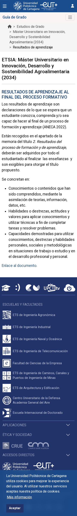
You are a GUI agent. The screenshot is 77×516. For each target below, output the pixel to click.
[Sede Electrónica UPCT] (18, 288)
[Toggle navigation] (4, 6)
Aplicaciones (14, 425)
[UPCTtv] (51, 288)
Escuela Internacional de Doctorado (38, 413)
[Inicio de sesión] (72, 6)
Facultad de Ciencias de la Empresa (37, 363)
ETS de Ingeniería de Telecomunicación (40, 351)
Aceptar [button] (15, 508)
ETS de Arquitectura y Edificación (36, 388)
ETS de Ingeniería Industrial (31, 327)
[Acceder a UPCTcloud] (69, 287)
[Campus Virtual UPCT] (33, 287)
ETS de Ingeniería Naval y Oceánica (37, 339)
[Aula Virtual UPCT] (6, 287)
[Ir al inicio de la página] (10, 27)
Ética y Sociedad (17, 435)
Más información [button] (19, 497)
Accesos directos (18, 455)
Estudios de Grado (30, 27)
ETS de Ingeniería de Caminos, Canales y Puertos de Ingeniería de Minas (41, 375)
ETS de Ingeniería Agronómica (34, 315)
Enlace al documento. (19, 265)
